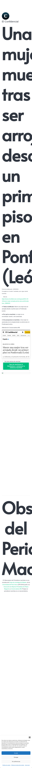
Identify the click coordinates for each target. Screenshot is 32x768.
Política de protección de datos (17, 765)
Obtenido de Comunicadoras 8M (11, 327)
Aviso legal (27, 765)
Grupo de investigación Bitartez (18, 582)
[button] (29, 737)
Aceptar (16, 753)
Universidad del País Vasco (10, 584)
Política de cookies (6, 765)
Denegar (16, 757)
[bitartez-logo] (16, 651)
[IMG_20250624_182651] (16, 344)
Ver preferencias (16, 761)
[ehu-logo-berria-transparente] (16, 714)
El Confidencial (10, 21)
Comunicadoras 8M (16, 589)
